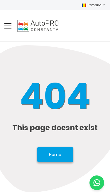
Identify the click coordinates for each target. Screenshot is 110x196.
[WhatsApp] (96, 182)
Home (55, 155)
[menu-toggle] (7, 25)
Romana (94, 5)
